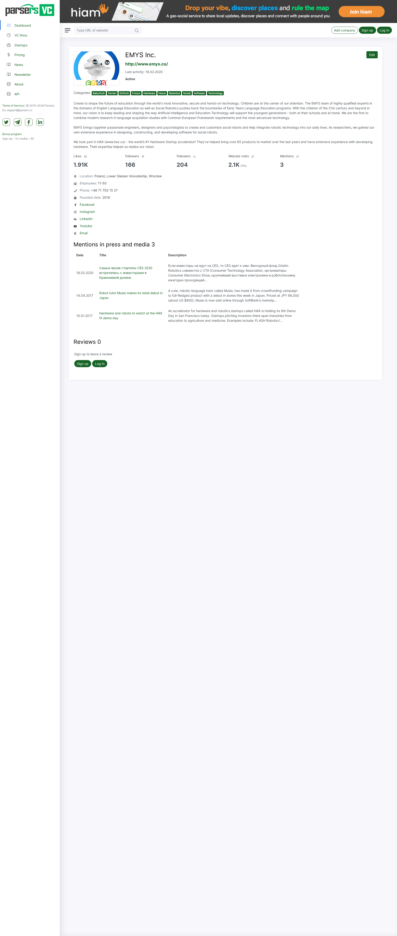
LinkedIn (86, 219)
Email (84, 233)
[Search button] (137, 30)
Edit (372, 55)
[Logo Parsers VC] (30, 10)
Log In (384, 30)
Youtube (86, 226)
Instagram (87, 212)
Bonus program (12, 134)
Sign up (367, 30)
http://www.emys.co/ (146, 64)
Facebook (87, 204)
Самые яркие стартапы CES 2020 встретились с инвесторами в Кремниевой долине (125, 272)
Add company (344, 30)
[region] (30, 468)
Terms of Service (13, 105)
